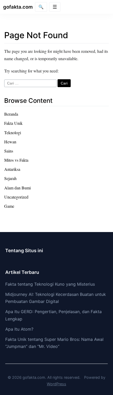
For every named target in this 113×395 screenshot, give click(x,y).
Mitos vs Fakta (16, 160)
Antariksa (12, 169)
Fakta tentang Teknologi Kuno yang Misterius (50, 284)
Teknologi (12, 132)
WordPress (56, 384)
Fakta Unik (13, 123)
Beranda (11, 114)
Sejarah (10, 178)
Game (9, 206)
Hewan (10, 141)
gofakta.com (18, 7)
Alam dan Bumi (17, 187)
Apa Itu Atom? (19, 329)
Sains (8, 151)
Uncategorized (16, 197)
